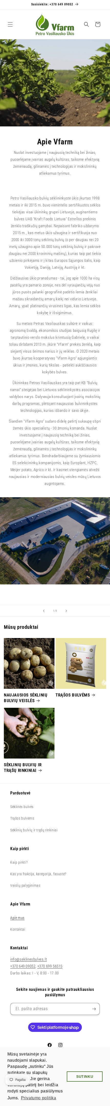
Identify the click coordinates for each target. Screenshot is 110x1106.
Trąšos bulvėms (22, 818)
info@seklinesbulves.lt (28, 959)
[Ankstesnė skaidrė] (43, 610)
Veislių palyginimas (25, 885)
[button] (10, 24)
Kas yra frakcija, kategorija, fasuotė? (38, 874)
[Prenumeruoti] (94, 1009)
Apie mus (17, 918)
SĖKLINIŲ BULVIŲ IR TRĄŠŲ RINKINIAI (23, 767)
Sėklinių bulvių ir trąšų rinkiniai (34, 830)
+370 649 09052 (22, 966)
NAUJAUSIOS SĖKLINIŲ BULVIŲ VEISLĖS (25, 697)
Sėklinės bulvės (22, 807)
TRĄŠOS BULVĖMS (73, 695)
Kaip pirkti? (19, 862)
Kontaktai (17, 929)
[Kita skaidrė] (66, 610)
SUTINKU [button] (84, 1076)
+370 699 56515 (49, 966)
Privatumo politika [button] (38, 1098)
